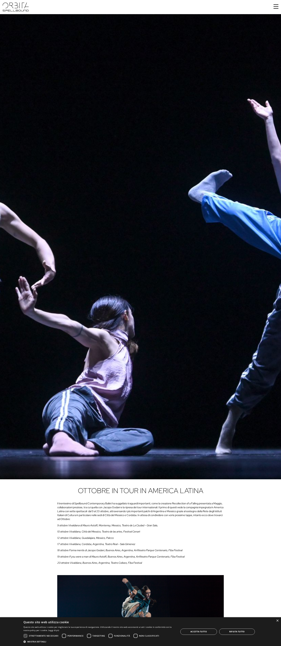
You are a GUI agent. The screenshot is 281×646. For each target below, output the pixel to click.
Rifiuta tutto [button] (237, 631)
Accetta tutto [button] (198, 631)
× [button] (277, 620)
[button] (98, 642)
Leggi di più (53, 630)
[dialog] (140, 631)
